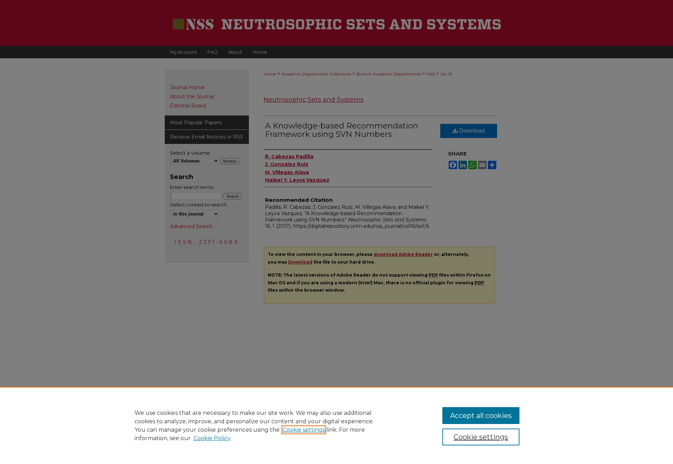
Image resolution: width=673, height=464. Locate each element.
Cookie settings (304, 429)
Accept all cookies (481, 415)
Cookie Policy (212, 438)
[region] (336, 425)
